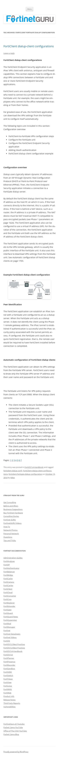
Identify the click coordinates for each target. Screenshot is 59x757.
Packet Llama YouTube (13, 727)
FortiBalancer (9, 571)
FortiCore (7, 599)
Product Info (8, 696)
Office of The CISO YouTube (15, 731)
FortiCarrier (8, 585)
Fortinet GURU (9, 519)
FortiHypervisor (10, 620)
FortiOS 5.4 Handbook (33, 467)
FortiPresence (9, 661)
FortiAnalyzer (9, 561)
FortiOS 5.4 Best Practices (14, 648)
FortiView (7, 682)
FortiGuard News (10, 616)
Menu (29, 9)
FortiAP (6, 564)
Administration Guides (12, 557)
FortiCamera (8, 582)
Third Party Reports (11, 703)
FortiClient (7, 589)
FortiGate (7, 609)
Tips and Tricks (9, 540)
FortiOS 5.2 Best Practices (14, 644)
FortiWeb (7, 693)
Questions (7, 537)
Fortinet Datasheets (11, 634)
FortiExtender (9, 606)
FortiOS (6, 641)
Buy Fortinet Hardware (13, 512)
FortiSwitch (8, 675)
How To (6, 526)
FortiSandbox (9, 668)
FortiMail (7, 623)
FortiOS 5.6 (8, 654)
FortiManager (9, 627)
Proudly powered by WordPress (15, 752)
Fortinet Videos (9, 637)
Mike (12, 477)
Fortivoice (7, 686)
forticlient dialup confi (12, 470)
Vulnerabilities (9, 706)
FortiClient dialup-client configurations (28, 46)
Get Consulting (9, 502)
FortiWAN (7, 689)
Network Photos (10, 530)
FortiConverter (9, 596)
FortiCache (8, 578)
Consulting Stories (11, 516)
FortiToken (8, 679)
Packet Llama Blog (11, 734)
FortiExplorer (9, 603)
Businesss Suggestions (12, 509)
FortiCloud (7, 592)
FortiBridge (8, 575)
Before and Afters (10, 506)
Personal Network (11, 533)
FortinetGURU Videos (12, 523)
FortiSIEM (7, 672)
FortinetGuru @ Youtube (13, 724)
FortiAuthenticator (11, 568)
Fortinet (6, 630)
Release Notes (9, 699)
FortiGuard (8, 613)
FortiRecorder (9, 665)
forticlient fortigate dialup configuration (25, 474)
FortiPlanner (8, 658)
